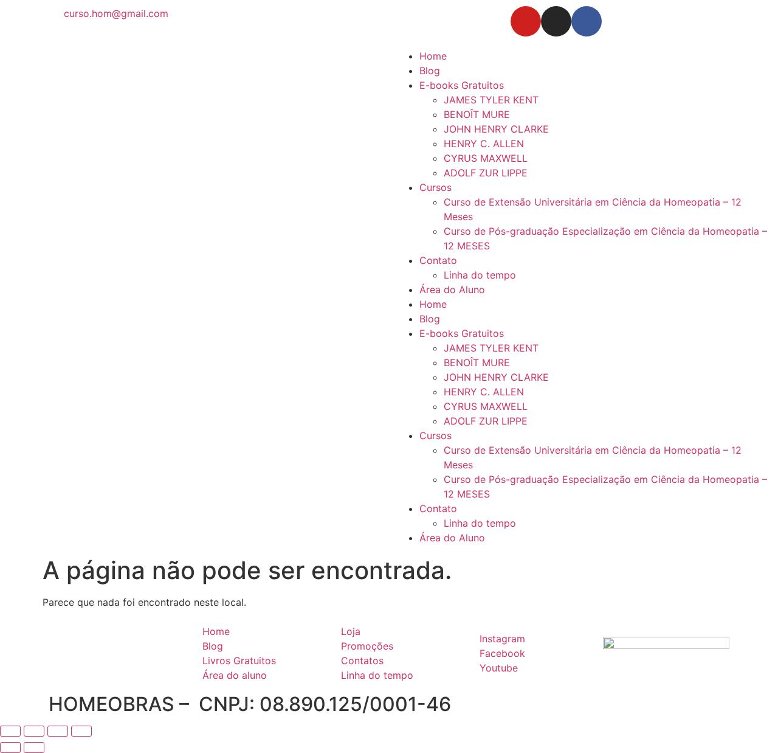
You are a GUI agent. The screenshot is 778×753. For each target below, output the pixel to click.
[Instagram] (556, 21)
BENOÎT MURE (477, 114)
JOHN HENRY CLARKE (496, 129)
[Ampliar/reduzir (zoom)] (10, 731)
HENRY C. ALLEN (484, 143)
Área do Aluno (452, 289)
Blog (429, 70)
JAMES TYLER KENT (491, 100)
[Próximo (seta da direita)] (34, 747)
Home (433, 56)
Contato (438, 260)
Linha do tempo (480, 275)
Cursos (435, 187)
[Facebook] (586, 21)
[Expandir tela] (34, 731)
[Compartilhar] (57, 731)
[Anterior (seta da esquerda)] (10, 747)
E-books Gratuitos (461, 85)
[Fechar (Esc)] (81, 731)
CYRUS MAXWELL (486, 158)
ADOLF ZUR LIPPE (486, 173)
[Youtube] (526, 21)
